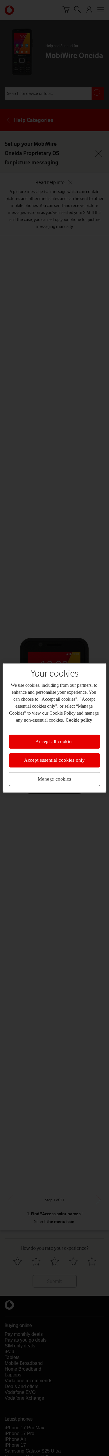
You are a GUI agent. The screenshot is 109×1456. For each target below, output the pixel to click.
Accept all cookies (54, 741)
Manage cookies (54, 778)
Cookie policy (78, 720)
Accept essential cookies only (54, 760)
